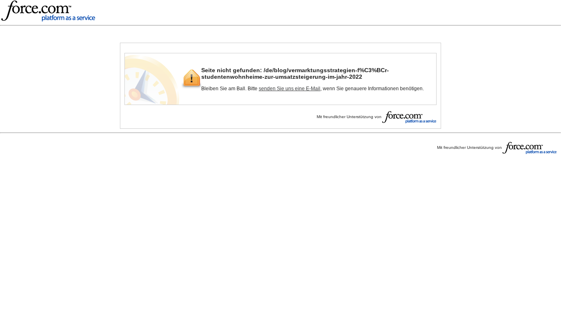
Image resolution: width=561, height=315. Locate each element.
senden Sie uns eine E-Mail (289, 88)
